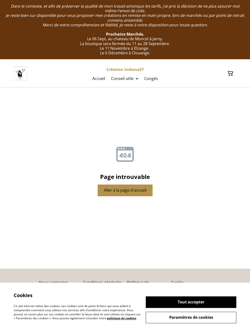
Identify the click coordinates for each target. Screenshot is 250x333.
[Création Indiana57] (20, 73)
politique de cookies (121, 318)
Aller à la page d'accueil (125, 190)
